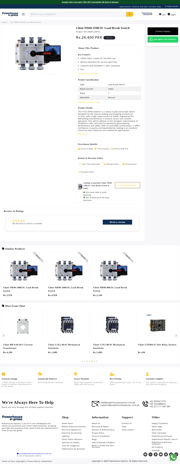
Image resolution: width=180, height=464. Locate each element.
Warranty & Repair (100, 426)
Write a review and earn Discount (103, 446)
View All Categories (71, 446)
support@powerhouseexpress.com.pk (119, 405)
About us (96, 423)
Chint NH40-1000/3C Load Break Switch (20, 289)
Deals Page (157, 426)
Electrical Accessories (72, 433)
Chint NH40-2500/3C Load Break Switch (25, 22)
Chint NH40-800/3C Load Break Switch (110, 289)
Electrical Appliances (71, 430)
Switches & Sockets (70, 442)
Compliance (46, 461)
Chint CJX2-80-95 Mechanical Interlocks (109, 346)
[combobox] (77, 14)
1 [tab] (82, 361)
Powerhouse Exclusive (162, 436)
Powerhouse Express (118, 461)
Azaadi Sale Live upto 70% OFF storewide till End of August (90, 2)
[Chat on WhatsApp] (173, 457)
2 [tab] (84, 361)
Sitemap (155, 450)
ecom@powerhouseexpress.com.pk (35, 453)
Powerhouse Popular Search (165, 439)
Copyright (20, 461)
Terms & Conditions (101, 436)
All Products (157, 447)
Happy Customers (125, 6)
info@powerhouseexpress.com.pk (117, 403)
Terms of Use (8, 461)
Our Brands (152, 6)
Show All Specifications (89, 102)
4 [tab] (89, 361)
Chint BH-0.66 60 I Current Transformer (18, 346)
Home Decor (67, 423)
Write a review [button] (117, 222)
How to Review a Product (103, 442)
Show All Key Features (88, 74)
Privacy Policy (98, 433)
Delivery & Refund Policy (103, 430)
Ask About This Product (165, 39)
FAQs (124, 426)
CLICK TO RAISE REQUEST (128, 185)
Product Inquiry (163, 31)
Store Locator (128, 430)
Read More (83, 134)
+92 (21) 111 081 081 (160, 406)
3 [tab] (87, 361)
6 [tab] (94, 361)
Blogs (159, 6)
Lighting (65, 436)
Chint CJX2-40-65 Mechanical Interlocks (64, 346)
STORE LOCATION (172, 6)
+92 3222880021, (158, 404)
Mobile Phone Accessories (74, 426)
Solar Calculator (159, 433)
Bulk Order (143, 6)
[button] (162, 14)
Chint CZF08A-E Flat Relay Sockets (157, 344)
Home (4, 22)
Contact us (127, 423)
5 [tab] (91, 361)
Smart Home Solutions (72, 439)
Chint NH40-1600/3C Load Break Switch (65, 289)
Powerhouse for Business (73, 449)
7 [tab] (96, 361)
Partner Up (135, 6)
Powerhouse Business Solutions (162, 443)
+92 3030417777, (158, 401)
